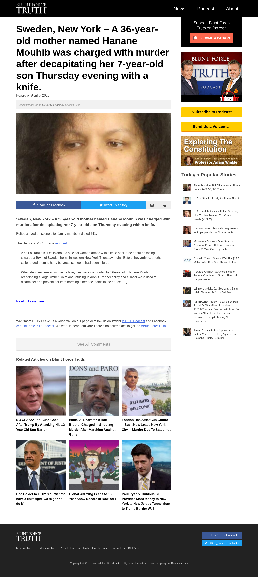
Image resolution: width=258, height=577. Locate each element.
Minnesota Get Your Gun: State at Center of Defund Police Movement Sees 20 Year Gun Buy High (214, 245)
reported (61, 243)
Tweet (115, 205)
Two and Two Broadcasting (106, 563)
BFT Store (134, 548)
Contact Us (118, 548)
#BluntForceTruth (153, 326)
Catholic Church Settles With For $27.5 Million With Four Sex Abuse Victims (216, 260)
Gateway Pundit (51, 104)
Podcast (205, 8)
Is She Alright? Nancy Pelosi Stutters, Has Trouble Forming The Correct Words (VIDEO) (216, 215)
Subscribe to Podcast (212, 112)
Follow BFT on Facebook (223, 535)
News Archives (24, 548)
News (179, 8)
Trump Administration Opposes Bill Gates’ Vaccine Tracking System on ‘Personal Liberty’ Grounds (215, 334)
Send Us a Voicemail (212, 126)
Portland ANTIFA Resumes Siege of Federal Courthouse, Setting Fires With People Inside (216, 275)
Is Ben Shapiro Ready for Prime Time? (216, 198)
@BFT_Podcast (133, 321)
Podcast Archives (47, 548)
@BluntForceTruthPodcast (35, 326)
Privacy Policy (179, 563)
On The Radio (100, 548)
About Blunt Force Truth (75, 548)
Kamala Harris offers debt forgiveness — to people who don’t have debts (216, 230)
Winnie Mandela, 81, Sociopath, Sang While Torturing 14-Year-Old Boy (216, 290)
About (232, 8)
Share (50, 205)
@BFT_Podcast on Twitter (223, 543)
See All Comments (93, 344)
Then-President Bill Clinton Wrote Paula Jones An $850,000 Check (217, 187)
